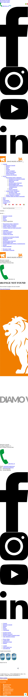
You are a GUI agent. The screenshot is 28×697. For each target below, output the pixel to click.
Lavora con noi (6, 201)
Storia (7, 168)
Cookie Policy (6, 640)
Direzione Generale (10, 165)
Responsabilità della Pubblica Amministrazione (16, 186)
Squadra (8, 169)
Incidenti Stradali (7, 632)
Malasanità (11, 181)
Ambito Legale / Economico (12, 191)
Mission (8, 166)
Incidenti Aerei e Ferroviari (15, 183)
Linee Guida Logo (7, 647)
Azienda (5, 164)
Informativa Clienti (7, 642)
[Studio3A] (11, 161)
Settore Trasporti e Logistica (12, 195)
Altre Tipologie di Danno (9, 636)
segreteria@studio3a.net (9, 466)
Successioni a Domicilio (14, 193)
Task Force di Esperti (11, 172)
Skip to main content (5, 2)
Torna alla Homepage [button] (5, 289)
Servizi (4, 176)
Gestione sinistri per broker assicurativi (12, 227)
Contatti (5, 203)
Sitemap (5, 643)
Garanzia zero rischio (8, 234)
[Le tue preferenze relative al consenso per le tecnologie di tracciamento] (25, 694)
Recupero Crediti (13, 192)
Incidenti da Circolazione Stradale (17, 179)
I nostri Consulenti (10, 170)
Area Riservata (6, 648)
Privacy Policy (6, 639)
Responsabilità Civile (14, 184)
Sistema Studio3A (10, 173)
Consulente (5, 230)
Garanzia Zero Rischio (11, 175)
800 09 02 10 (5, 6)
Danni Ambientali (13, 189)
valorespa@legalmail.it (8, 467)
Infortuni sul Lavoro (13, 180)
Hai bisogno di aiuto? (5, 0)
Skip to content (3, 678)
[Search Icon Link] (3, 206)
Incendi (10, 188)
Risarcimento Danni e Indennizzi (13, 177)
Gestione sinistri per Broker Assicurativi (15, 196)
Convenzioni (6, 200)
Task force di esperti (7, 231)
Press (4, 199)
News (4, 197)
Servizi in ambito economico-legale (11, 635)
